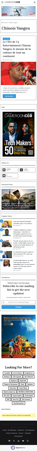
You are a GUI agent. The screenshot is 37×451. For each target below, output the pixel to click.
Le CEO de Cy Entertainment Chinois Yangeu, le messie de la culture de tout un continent (17, 49)
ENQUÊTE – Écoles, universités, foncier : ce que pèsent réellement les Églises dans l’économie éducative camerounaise (18, 206)
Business (7, 377)
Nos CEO (6, 39)
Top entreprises (18, 403)
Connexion (28, 433)
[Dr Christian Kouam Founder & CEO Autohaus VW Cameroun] (7, 254)
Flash (22, 384)
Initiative (30, 384)
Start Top (16, 399)
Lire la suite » (9, 96)
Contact (20, 433)
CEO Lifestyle (28, 377)
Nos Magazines (30, 430)
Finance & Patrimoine (10, 384)
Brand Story (29, 373)
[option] (18, 199)
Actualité (7, 373)
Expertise (23, 380)
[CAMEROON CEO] (12, 2)
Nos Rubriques (12, 430)
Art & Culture (17, 373)
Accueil (5, 22)
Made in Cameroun (9, 392)
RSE (8, 399)
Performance (29, 395)
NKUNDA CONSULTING (25, 392)
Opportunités (17, 395)
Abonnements (18, 436)
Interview (13, 388)
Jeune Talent (23, 388)
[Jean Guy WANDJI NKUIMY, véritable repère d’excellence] (7, 224)
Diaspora (14, 380)
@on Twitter (6, 409)
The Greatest (26, 399)
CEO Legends (17, 377)
